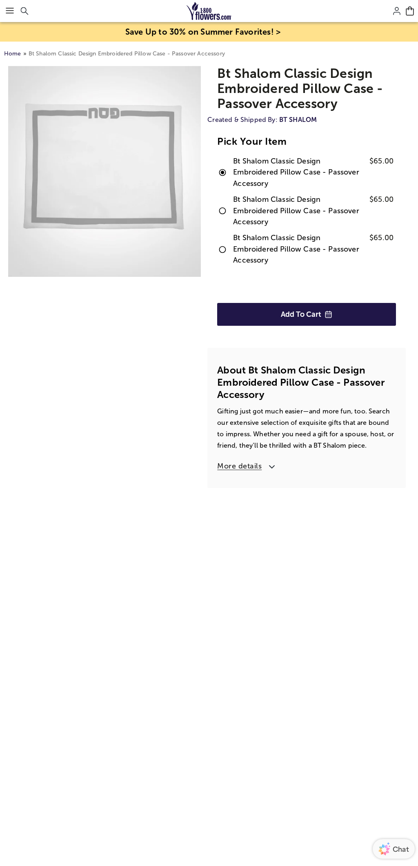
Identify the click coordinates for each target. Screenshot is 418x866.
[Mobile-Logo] (209, 11)
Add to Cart (301, 314)
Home (12, 54)
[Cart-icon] (410, 11)
